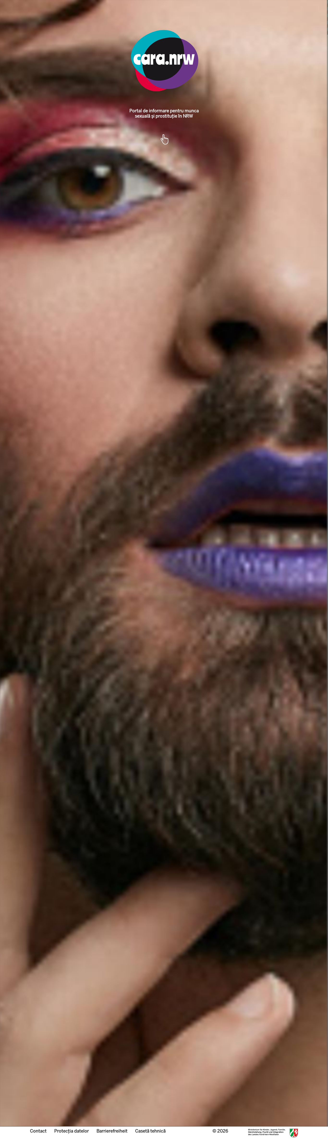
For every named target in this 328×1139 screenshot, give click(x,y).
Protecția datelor (71, 1131)
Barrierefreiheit (112, 1131)
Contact (38, 1131)
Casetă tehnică (150, 1131)
